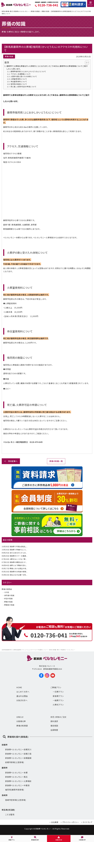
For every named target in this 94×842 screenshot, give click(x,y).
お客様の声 (21, 721)
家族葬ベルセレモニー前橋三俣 (18, 753)
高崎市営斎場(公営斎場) (15, 800)
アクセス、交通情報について (21, 74)
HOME (19, 687)
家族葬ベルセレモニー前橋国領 (18, 758)
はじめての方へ (22, 691)
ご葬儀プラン (55, 687)
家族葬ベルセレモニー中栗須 (17, 785)
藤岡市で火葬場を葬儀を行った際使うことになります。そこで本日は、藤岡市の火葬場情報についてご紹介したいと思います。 (47, 67)
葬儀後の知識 (9, 605)
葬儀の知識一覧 (56, 461)
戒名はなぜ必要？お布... (14, 575)
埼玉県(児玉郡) (8, 809)
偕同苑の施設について (19, 84)
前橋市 (4, 744)
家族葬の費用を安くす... (14, 562)
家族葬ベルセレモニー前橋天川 (18, 749)
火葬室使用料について (19, 79)
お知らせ (20, 717)
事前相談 (54, 725)
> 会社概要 (54, 822)
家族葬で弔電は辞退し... (15, 546)
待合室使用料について (19, 81)
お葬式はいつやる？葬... (14, 559)
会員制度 (54, 730)
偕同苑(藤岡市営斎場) (14, 789)
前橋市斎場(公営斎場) (14, 762)
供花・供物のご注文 (58, 717)
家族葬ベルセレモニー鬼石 (16, 776)
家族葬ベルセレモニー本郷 (16, 772)
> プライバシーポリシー (70, 822)
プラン (58, 691)
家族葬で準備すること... (14, 549)
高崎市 (4, 795)
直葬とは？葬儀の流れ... (14, 565)
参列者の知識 (9, 595)
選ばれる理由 (22, 696)
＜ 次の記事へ (11, 461)
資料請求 (54, 721)
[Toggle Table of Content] (85, 63)
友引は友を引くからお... (14, 553)
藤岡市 (4, 767)
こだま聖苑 (9, 814)
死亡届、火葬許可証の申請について (23, 86)
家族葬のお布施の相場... (15, 571)
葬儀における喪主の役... (14, 568)
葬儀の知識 (8, 602)
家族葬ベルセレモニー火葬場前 (18, 781)
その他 (6, 592)
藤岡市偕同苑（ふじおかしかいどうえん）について (28, 71)
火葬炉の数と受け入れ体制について (24, 76)
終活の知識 (8, 598)
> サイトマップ (86, 822)
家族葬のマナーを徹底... (14, 556)
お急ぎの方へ (22, 700)
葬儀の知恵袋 (7, 589)
